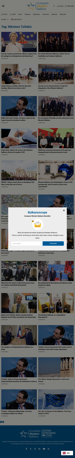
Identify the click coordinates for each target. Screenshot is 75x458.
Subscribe (53, 243)
